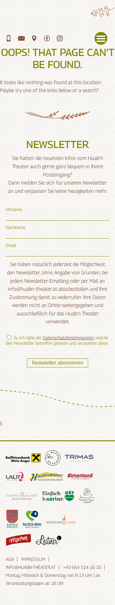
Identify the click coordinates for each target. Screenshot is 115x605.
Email (11, 245)
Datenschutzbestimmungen (68, 337)
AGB (10, 559)
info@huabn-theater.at (31, 567)
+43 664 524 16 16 (82, 567)
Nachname (16, 227)
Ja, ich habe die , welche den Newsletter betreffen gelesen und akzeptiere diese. (57, 340)
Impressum (33, 559)
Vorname (14, 209)
